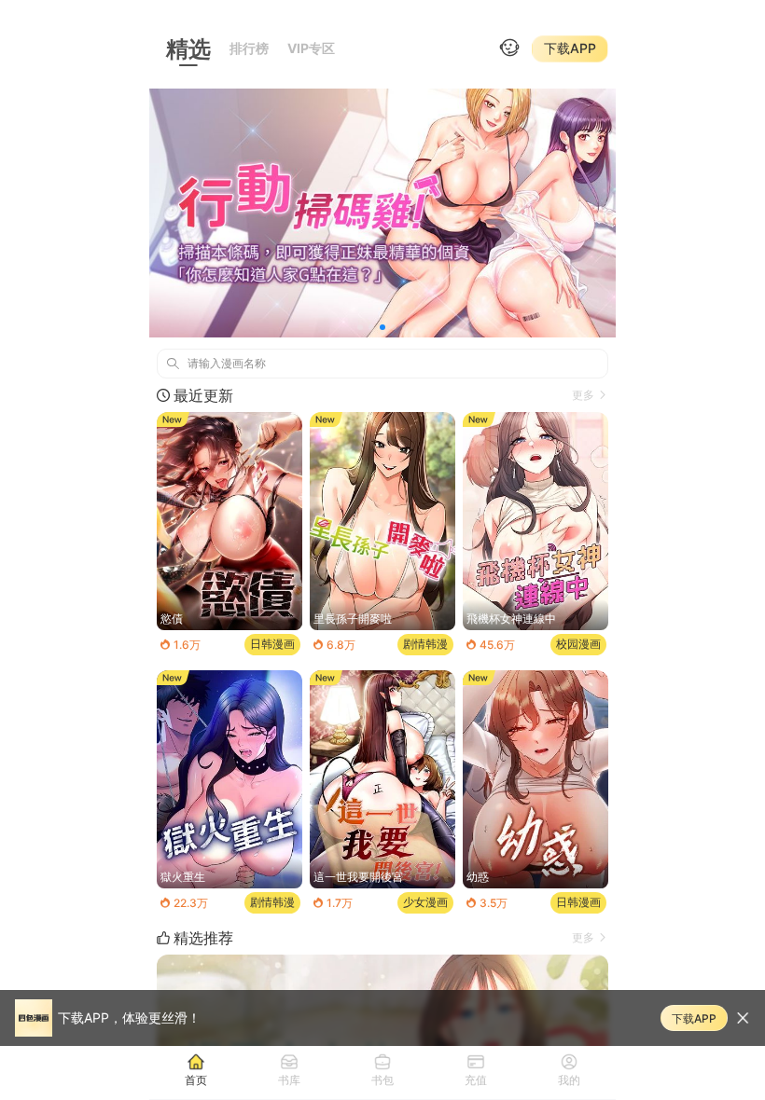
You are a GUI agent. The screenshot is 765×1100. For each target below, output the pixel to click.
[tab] (196, 1069)
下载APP (570, 48)
